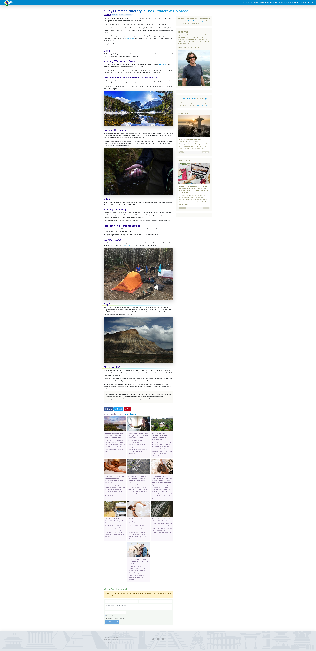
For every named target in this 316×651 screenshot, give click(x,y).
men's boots (129, 36)
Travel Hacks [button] (264, 2)
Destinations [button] (254, 2)
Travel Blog (191, 639)
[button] (313, 2)
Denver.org (162, 64)
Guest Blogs (107, 14)
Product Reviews (284, 2)
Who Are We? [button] (294, 2)
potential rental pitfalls (119, 83)
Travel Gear (273, 2)
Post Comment (112, 622)
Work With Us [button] (305, 2)
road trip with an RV (129, 245)
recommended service (202, 105)
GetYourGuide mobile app (196, 21)
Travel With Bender (114, 637)
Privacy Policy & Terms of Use (111, 639)
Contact (209, 639)
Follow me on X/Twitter (189, 98)
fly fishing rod (129, 38)
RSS (197, 639)
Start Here (245, 2)
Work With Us (202, 639)
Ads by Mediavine (108, 642)
